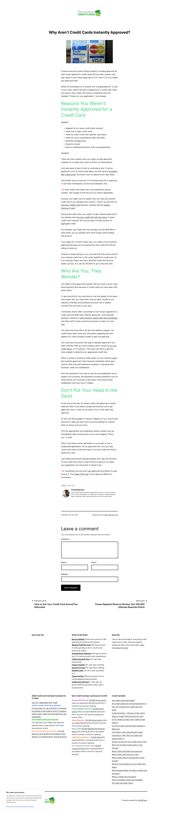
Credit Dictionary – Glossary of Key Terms (128, 713)
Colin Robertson (77, 490)
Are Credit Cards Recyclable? (123, 700)
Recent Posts (71, 485)
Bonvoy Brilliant (78, 639)
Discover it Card (78, 668)
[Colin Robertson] (66, 493)
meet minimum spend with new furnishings (98, 318)
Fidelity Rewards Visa (80, 659)
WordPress (142, 800)
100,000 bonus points (97, 700)
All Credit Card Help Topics (122, 783)
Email (94, 562)
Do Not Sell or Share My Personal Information (20, 806)
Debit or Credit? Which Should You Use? (127, 716)
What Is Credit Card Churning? (124, 777)
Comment (65, 539)
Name (64, 562)
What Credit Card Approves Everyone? (127, 751)
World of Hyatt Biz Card (81, 645)
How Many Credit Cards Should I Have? (127, 732)
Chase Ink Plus (78, 676)
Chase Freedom (78, 665)
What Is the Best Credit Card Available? (127, 780)
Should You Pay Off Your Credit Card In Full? (129, 742)
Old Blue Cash (77, 671)
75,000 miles (96, 737)
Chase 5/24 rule (81, 474)
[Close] (43, 791)
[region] (24, 799)
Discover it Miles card (70, 205)
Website (64, 574)
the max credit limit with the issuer (92, 217)
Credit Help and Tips (110, 515)
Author (64, 485)
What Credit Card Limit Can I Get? (125, 755)
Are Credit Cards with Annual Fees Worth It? (129, 704)
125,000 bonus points (93, 720)
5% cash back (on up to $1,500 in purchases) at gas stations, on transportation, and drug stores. (49, 734)
